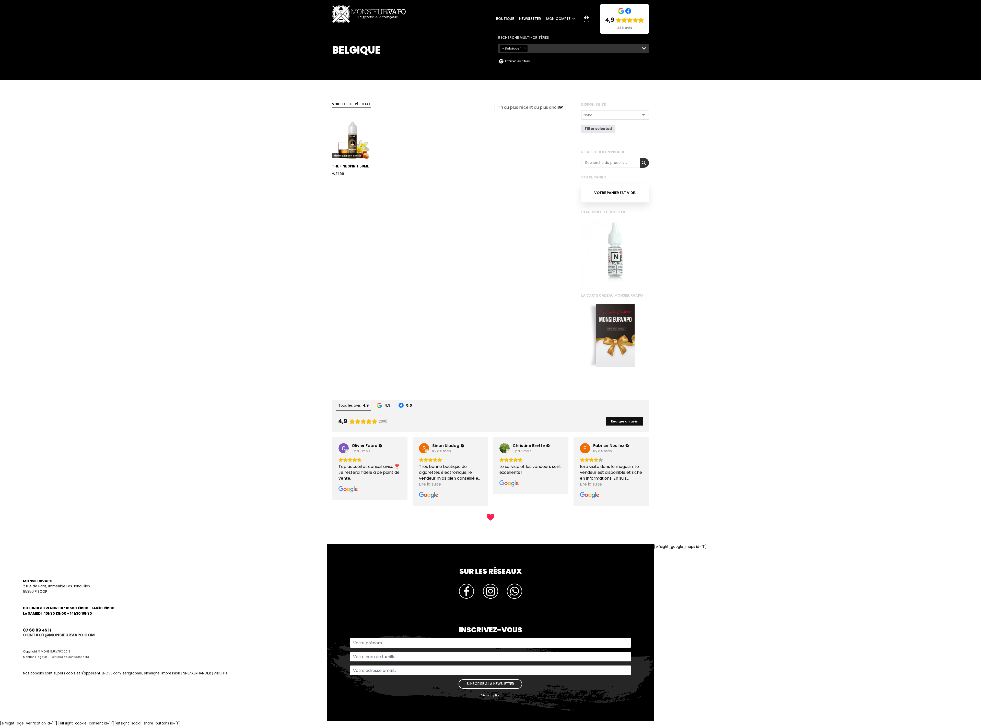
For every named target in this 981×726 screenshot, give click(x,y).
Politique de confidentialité (70, 657)
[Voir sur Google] (343, 448)
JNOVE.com (111, 673)
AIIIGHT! (220, 673)
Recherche (644, 163)
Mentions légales (35, 657)
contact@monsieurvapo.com (59, 635)
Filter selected (598, 128)
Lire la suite (343, 111)
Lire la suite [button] (349, 484)
